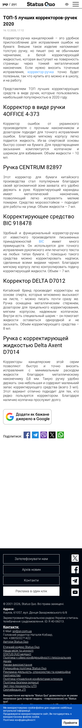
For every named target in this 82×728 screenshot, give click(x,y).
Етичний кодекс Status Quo (21, 647)
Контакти (31, 580)
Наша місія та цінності (18, 650)
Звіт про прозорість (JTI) (20, 686)
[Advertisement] (41, 486)
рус (14, 4)
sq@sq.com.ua (22, 631)
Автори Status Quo (15, 641)
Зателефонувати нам (31, 559)
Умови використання (17, 664)
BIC (41, 241)
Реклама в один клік (31, 591)
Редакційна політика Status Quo (24, 668)
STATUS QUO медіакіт (17, 654)
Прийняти (70, 722)
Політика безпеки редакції (21, 682)
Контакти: (11, 627)
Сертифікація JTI (14, 689)
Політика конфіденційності (19, 719)
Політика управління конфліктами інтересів (33, 678)
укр (5, 4)
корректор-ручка (41, 72)
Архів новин (31, 570)
